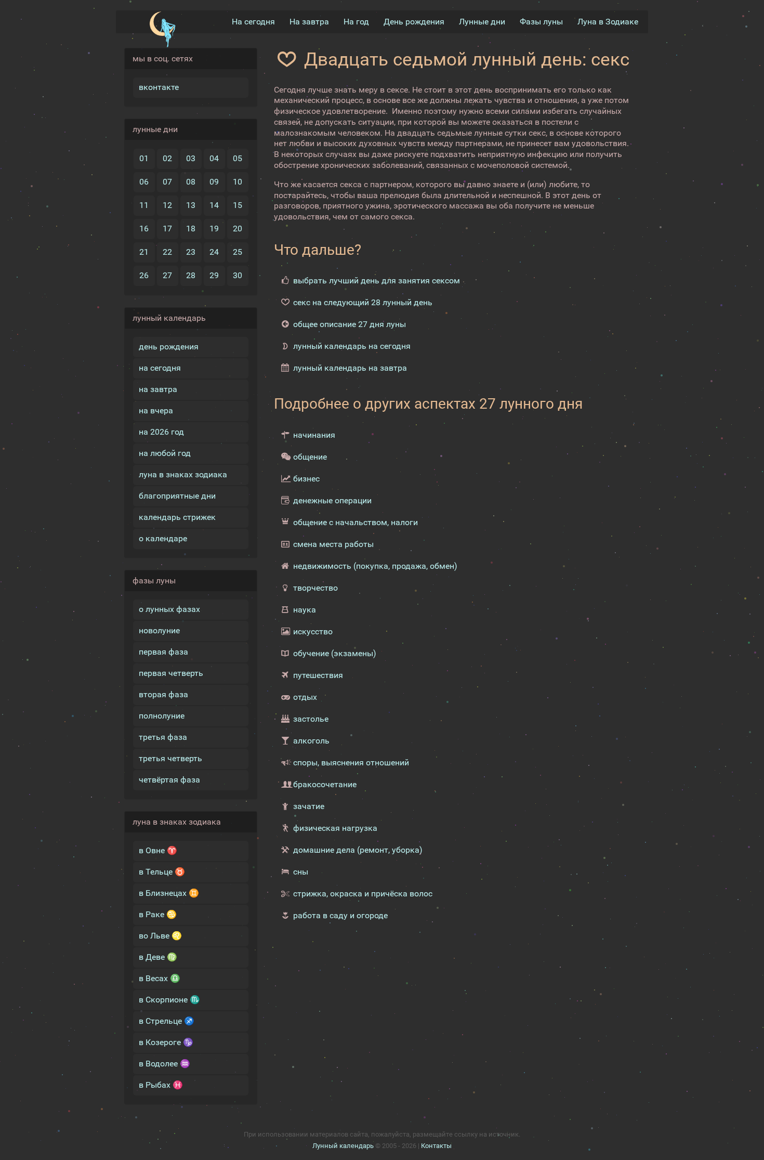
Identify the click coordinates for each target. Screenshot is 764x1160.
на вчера (156, 410)
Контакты (436, 1146)
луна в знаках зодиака (183, 474)
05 (237, 158)
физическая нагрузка (335, 828)
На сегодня (253, 22)
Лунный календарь (343, 1146)
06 (144, 182)
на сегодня (160, 368)
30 (237, 275)
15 (237, 205)
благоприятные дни (177, 496)
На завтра (309, 22)
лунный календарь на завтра (350, 368)
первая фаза (163, 652)
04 (214, 158)
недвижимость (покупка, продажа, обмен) (375, 566)
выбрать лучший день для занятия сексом (376, 280)
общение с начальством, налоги (355, 522)
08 (190, 182)
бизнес (306, 479)
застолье (310, 719)
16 (144, 228)
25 (237, 252)
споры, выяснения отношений (351, 762)
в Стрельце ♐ (166, 1021)
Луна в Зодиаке (607, 22)
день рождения (169, 346)
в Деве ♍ (158, 957)
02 (167, 158)
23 (190, 252)
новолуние (159, 630)
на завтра (158, 389)
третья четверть (170, 758)
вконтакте (159, 87)
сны (300, 872)
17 (167, 228)
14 (214, 205)
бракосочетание (325, 784)
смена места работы (333, 544)
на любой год (165, 453)
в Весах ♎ (159, 978)
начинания (314, 435)
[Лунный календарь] (162, 29)
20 (237, 228)
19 (214, 228)
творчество (315, 588)
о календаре (163, 538)
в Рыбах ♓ (161, 1085)
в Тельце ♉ (162, 872)
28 (190, 275)
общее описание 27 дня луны (349, 324)
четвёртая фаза (169, 780)
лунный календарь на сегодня (352, 346)
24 (214, 252)
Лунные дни (482, 22)
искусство (313, 631)
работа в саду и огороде (340, 915)
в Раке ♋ (158, 914)
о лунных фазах (169, 609)
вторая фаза (163, 694)
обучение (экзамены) (334, 653)
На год (356, 22)
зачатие (308, 806)
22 (167, 252)
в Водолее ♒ (164, 1063)
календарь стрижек (177, 517)
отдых (305, 697)
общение (310, 457)
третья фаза (163, 737)
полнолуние (162, 716)
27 (167, 275)
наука (304, 610)
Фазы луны (541, 22)
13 (190, 205)
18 (190, 228)
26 (144, 275)
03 (190, 158)
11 (144, 205)
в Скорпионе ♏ (169, 1000)
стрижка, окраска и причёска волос (362, 893)
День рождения (414, 22)
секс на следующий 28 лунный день (362, 302)
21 (144, 252)
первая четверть (171, 673)
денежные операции (332, 500)
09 (214, 182)
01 (144, 158)
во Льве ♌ (160, 936)
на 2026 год (161, 432)
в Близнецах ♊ (169, 893)
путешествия (318, 675)
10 (237, 182)
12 (167, 205)
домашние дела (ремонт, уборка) (358, 850)
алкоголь (311, 741)
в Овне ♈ (158, 850)
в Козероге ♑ (166, 1042)
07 (167, 182)
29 (214, 275)
